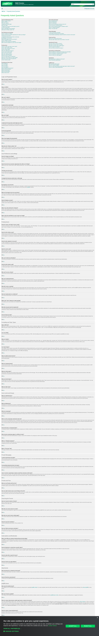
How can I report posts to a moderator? (8, 56)
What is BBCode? (5, 63)
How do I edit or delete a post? (7, 47)
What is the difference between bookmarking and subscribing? (60, 51)
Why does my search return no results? (56, 44)
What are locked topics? (6, 71)
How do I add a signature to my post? (8, 48)
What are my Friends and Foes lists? (55, 38)
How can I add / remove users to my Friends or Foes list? (59, 39)
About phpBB (85, 587)
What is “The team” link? (53, 28)
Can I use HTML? (5, 64)
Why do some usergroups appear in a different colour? (58, 26)
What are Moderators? (53, 21)
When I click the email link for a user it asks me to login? (11, 42)
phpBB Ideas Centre (54, 595)
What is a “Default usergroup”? (54, 27)
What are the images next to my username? (9, 39)
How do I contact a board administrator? (56, 67)
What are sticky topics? (6, 70)
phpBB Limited (34, 587)
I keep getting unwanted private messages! (56, 33)
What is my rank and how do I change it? (9, 41)
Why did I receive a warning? (7, 55)
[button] (33, 628)
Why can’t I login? (5, 25)
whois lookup (82, 601)
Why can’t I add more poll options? (8, 50)
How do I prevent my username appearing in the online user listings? (14, 34)
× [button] (97, 617)
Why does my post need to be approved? (9, 58)
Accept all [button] (73, 626)
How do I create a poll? (6, 49)
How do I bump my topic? (6, 59)
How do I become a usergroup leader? (55, 25)
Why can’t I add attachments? (7, 54)
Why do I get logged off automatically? (8, 28)
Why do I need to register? (6, 20)
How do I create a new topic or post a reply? (9, 46)
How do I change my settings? (7, 33)
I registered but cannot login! (7, 24)
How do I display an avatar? (6, 40)
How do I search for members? (54, 46)
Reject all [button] (88, 626)
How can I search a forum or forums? (55, 43)
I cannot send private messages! (54, 32)
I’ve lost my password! (5, 27)
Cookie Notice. (52, 625)
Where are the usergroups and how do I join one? (57, 24)
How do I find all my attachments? (55, 60)
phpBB (28, 187)
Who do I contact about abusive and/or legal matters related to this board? (62, 66)
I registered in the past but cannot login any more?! (10, 26)
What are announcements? (6, 69)
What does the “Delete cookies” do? (8, 29)
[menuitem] (92, 9)
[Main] (8, 3)
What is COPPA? (5, 21)
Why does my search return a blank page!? (56, 45)
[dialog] (49, 626)
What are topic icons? (5, 72)
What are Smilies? (5, 65)
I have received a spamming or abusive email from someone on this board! (62, 34)
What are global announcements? (7, 68)
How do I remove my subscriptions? (55, 55)
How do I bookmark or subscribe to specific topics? (58, 52)
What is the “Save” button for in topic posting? (10, 57)
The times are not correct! (6, 35)
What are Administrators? (53, 20)
